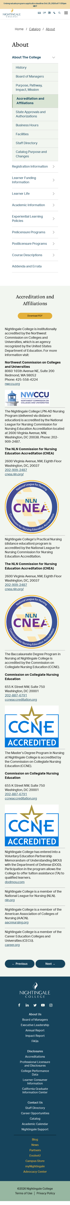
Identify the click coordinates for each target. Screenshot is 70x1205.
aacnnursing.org (17, 922)
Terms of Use (23, 1193)
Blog (35, 1139)
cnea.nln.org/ (14, 474)
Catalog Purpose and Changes (31, 154)
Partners (35, 1150)
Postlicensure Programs (29, 243)
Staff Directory (26, 143)
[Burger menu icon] (66, 13)
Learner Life (21, 193)
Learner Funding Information (24, 180)
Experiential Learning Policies (27, 219)
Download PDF (34, 316)
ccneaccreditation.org (21, 699)
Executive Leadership (35, 1025)
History (21, 67)
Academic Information (28, 205)
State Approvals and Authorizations (31, 114)
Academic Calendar (35, 1124)
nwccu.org (12, 384)
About (50, 29)
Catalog (34, 29)
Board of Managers (30, 76)
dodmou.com (15, 882)
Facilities (22, 134)
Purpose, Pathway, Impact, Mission (29, 88)
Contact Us (35, 1102)
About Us (35, 1014)
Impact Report (35, 1035)
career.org (12, 945)
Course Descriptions (27, 255)
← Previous (19, 964)
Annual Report (35, 1030)
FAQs (35, 1041)
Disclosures (35, 1051)
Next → (50, 964)
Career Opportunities (35, 1113)
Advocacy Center (35, 1171)
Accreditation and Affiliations (30, 101)
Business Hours (27, 125)
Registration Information (30, 166)
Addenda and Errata (27, 266)
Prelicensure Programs (28, 232)
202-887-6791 (16, 695)
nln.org (10, 900)
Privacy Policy (46, 1193)
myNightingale (35, 1166)
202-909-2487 (16, 470)
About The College (26, 57)
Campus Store (35, 1161)
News (35, 1145)
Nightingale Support (35, 1129)
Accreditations (35, 1056)
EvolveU (35, 1155)
